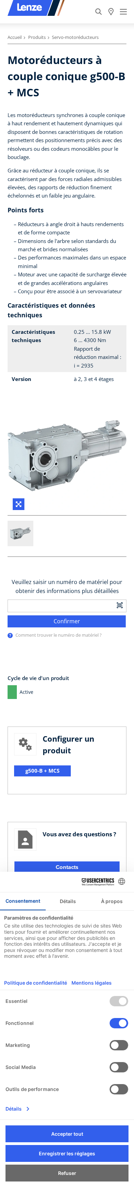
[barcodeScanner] (120, 605)
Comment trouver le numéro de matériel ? (58, 635)
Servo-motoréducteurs (75, 37)
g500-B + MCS (42, 770)
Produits (37, 37)
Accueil (15, 37)
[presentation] (10, 635)
